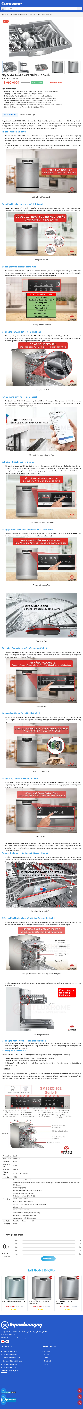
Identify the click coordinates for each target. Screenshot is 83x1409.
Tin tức (46, 1358)
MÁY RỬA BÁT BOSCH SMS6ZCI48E (37, 1303)
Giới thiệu (47, 1351)
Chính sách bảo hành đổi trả (12, 1358)
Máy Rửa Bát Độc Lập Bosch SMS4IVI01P (12, 1303)
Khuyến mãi (47, 1361)
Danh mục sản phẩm (16, 14)
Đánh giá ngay (48, 1258)
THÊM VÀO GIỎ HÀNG (54, 82)
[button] (4, 68)
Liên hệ (46, 1364)
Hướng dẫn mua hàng (10, 1351)
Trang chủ (5, 14)
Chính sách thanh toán (10, 1354)
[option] (41, 39)
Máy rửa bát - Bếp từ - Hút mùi (33, 14)
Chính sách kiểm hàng (10, 1367)
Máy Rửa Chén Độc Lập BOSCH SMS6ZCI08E (67, 1303)
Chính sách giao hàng (10, 1364)
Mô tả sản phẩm (10, 115)
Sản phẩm (47, 1354)
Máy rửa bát (48, 14)
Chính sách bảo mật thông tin (12, 1361)
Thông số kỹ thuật (27, 115)
